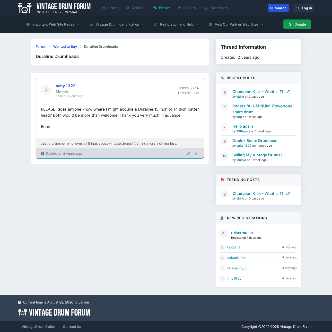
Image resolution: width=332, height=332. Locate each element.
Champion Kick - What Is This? (261, 91)
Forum (165, 7)
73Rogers (243, 131)
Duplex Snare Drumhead (255, 140)
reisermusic (242, 232)
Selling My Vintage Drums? (257, 154)
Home (113, 7)
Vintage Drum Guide (38, 326)
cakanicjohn (236, 258)
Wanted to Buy (65, 46)
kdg (239, 117)
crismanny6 (236, 268)
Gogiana (233, 247)
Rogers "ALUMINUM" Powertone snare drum (262, 109)
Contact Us (72, 326)
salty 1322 (244, 145)
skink (240, 96)
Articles (138, 7)
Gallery (189, 7)
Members (219, 7)
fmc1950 (234, 278)
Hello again (242, 126)
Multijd (241, 160)
